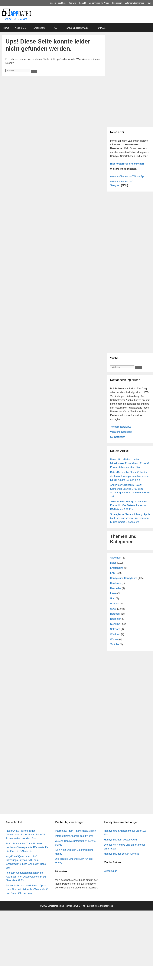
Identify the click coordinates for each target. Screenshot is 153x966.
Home (6, 28)
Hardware (100, 28)
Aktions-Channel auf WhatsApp (127, 176)
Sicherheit (115, 624)
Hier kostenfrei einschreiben (127, 163)
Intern (113, 593)
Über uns (72, 3)
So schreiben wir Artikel (99, 3)
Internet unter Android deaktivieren (74, 835)
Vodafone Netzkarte (121, 431)
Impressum (117, 3)
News (149, 3)
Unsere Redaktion (57, 3)
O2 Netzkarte (117, 437)
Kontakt (82, 3)
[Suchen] (34, 71)
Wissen (114, 639)
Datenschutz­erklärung (134, 3)
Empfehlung (116, 567)
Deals (113, 562)
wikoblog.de (110, 871)
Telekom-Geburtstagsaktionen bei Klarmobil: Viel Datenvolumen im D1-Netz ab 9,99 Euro (128, 505)
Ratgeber (115, 613)
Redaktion (115, 618)
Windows (115, 634)
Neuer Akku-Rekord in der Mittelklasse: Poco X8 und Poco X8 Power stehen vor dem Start (129, 463)
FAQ (55, 28)
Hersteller (115, 588)
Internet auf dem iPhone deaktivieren (75, 830)
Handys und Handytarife (76, 28)
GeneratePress (105, 906)
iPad (112, 598)
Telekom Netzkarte (120, 426)
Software (115, 629)
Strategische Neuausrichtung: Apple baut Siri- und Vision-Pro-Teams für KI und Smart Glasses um (130, 518)
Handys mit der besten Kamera (121, 853)
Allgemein (115, 557)
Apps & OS (20, 28)
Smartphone (39, 28)
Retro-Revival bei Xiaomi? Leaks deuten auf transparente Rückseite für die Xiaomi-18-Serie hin (129, 476)
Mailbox (114, 603)
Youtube (114, 644)
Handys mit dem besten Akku (120, 839)
